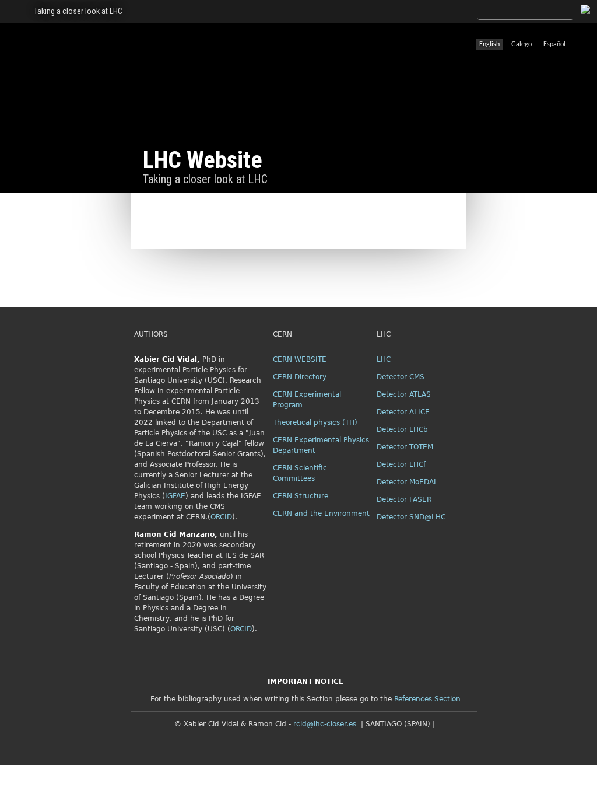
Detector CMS (400, 377)
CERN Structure (300, 496)
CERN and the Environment (321, 513)
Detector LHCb (402, 429)
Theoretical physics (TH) (315, 422)
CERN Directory (299, 377)
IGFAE (175, 496)
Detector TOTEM (405, 447)
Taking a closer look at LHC (78, 11)
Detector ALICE (403, 412)
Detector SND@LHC (411, 517)
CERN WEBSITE (299, 359)
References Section (427, 699)
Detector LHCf (401, 464)
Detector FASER (404, 499)
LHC (384, 359)
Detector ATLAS (404, 394)
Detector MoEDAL (407, 482)
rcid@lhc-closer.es (324, 724)
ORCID (221, 517)
